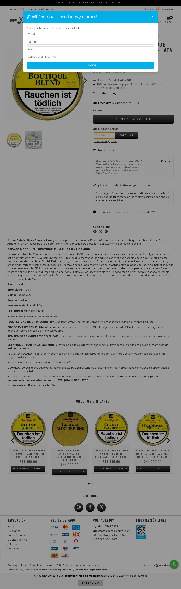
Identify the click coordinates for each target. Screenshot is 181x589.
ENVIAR (90, 65)
